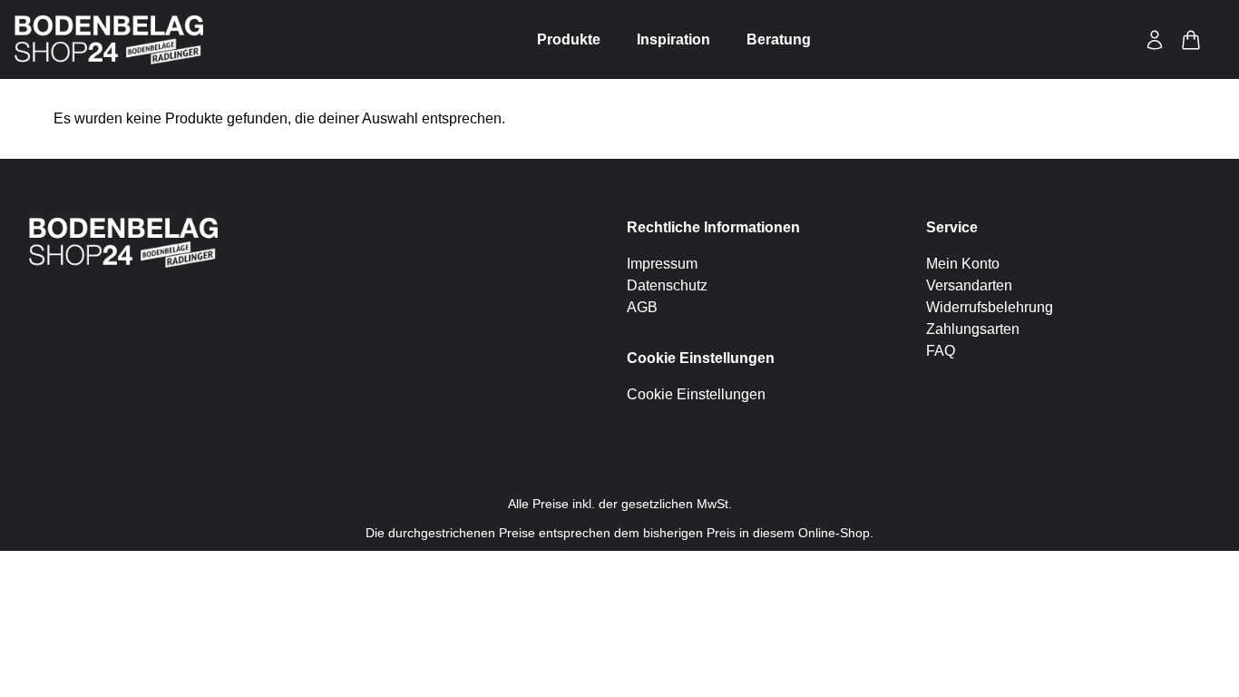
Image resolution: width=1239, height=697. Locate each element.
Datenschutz (667, 285)
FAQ (940, 350)
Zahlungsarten (972, 329)
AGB (642, 307)
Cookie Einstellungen (696, 394)
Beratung (778, 39)
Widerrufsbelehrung (989, 307)
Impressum (662, 263)
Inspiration (673, 39)
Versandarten (969, 285)
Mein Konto (963, 263)
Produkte (568, 39)
